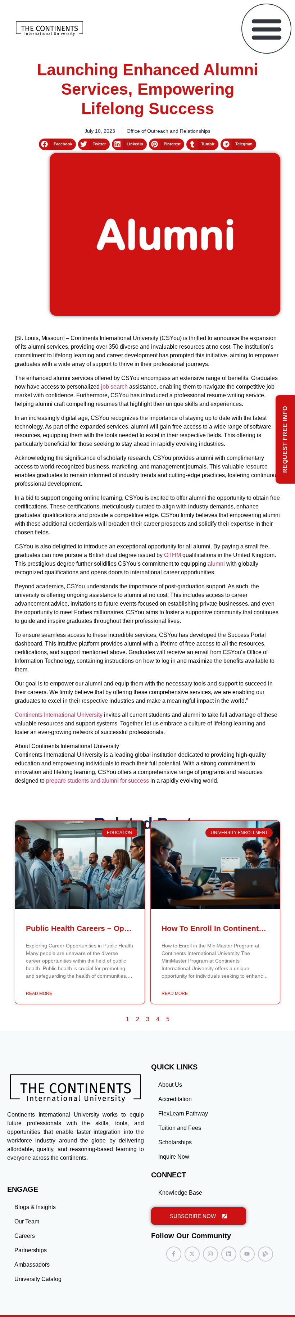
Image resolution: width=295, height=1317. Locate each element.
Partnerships (30, 1250)
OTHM (172, 555)
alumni (216, 564)
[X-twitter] (192, 1254)
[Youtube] (247, 1254)
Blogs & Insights (35, 1207)
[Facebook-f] (173, 1254)
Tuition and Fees (179, 1128)
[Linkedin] (228, 1254)
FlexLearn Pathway (183, 1113)
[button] (266, 29)
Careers (24, 1236)
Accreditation (175, 1099)
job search (114, 387)
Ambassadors (32, 1265)
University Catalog (38, 1279)
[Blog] (265, 1254)
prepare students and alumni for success (97, 781)
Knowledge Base (180, 1193)
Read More (39, 993)
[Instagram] (210, 1254)
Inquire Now (173, 1157)
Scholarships (175, 1142)
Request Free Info (285, 439)
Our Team (26, 1221)
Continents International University (59, 715)
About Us (170, 1085)
